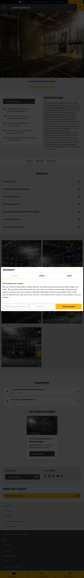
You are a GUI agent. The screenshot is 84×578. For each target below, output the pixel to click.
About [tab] (69, 276)
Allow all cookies (68, 306)
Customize (41, 306)
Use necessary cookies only (15, 306)
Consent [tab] (14, 276)
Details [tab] (42, 276)
